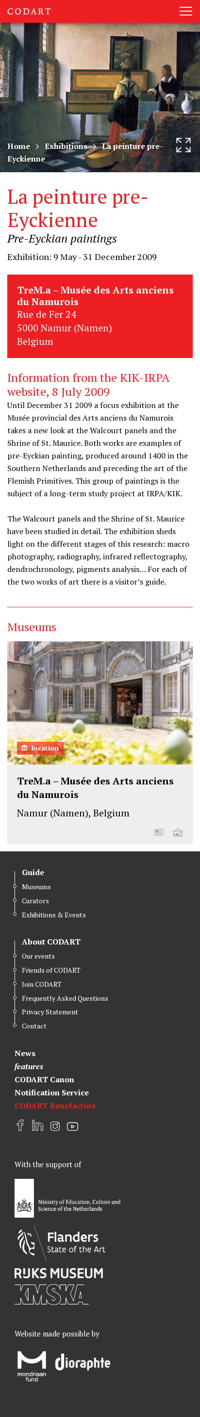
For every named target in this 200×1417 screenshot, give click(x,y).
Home (18, 146)
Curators (35, 900)
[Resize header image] (183, 145)
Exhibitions (66, 146)
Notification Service (52, 1092)
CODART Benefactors (55, 1105)
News (25, 1053)
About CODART (51, 941)
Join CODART (42, 984)
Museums (36, 886)
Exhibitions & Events (54, 914)
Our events (38, 956)
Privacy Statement (50, 1011)
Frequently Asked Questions (65, 998)
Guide (33, 872)
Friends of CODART (51, 970)
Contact (34, 1025)
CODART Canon (44, 1079)
